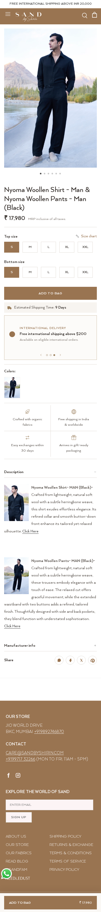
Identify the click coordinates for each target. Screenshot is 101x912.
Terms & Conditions (70, 853)
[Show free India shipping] (51, 355)
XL (67, 247)
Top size (11, 236)
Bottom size (14, 262)
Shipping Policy (65, 836)
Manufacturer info (19, 645)
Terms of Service (67, 861)
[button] (50, 98)
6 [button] (60, 168)
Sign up (18, 817)
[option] (50, 98)
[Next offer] (60, 355)
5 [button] (56, 168)
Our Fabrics (19, 853)
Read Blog (17, 861)
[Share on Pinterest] (92, 660)
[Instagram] (18, 776)
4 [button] (52, 168)
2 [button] (45, 168)
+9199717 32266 (20, 759)
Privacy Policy (64, 869)
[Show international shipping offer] (54, 355)
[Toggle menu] (7, 14)
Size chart (89, 236)
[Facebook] (9, 776)
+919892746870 (49, 731)
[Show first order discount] (47, 355)
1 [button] (41, 168)
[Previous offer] (41, 355)
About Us (16, 836)
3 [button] (48, 168)
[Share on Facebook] (70, 660)
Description (14, 472)
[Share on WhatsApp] (59, 660)
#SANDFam (16, 869)
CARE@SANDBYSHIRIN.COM (35, 753)
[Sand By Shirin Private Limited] (28, 17)
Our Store (17, 845)
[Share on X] (81, 660)
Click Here (30, 531)
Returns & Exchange (71, 845)
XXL (85, 247)
